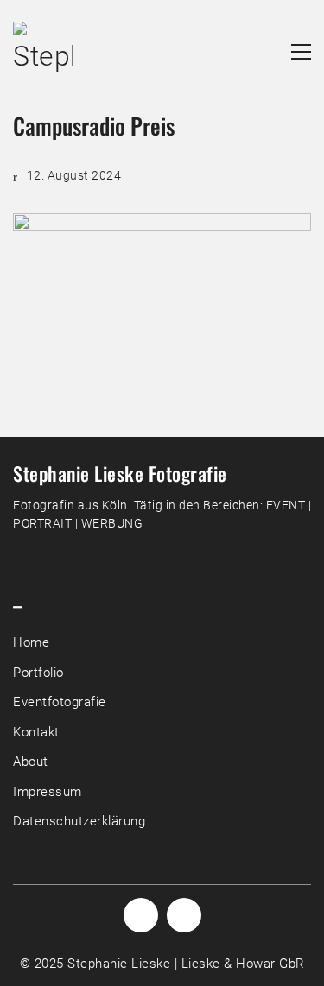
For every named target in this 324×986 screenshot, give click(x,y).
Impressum (47, 792)
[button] (301, 52)
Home (31, 642)
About (30, 761)
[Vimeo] (184, 915)
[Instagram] (141, 915)
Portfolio (38, 672)
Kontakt (36, 732)
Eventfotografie (59, 702)
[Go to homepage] (43, 52)
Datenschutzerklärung (79, 821)
